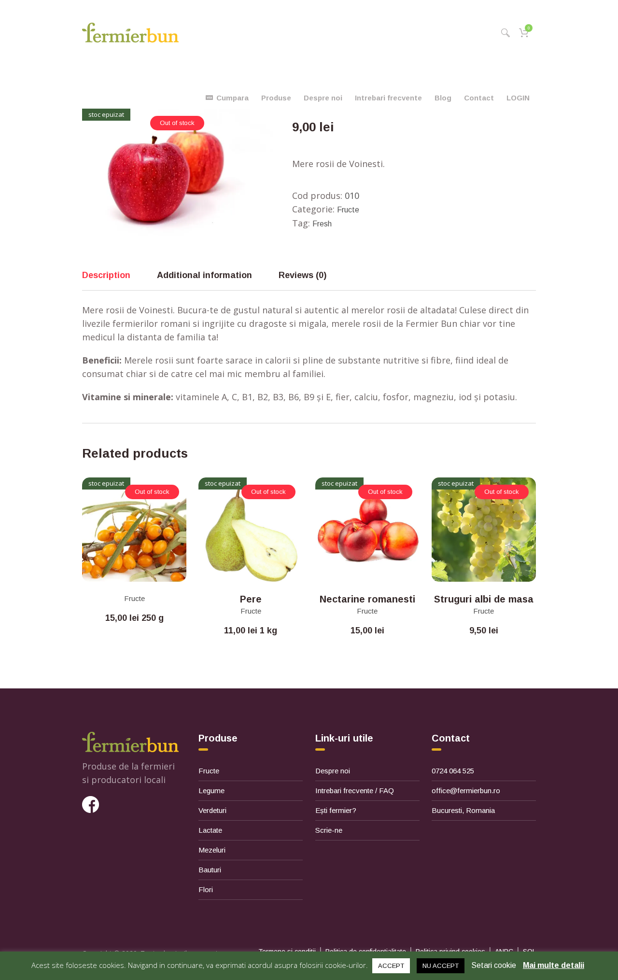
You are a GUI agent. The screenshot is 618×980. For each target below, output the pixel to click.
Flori (205, 889)
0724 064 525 (453, 771)
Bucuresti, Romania (463, 810)
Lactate (210, 830)
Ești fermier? (335, 810)
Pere (251, 599)
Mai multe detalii (553, 965)
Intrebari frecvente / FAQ (354, 790)
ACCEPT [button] (391, 965)
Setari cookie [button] (493, 965)
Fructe (348, 210)
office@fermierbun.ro (466, 790)
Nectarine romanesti (367, 599)
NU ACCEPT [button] (440, 965)
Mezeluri (211, 850)
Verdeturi (212, 810)
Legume (211, 790)
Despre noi (332, 771)
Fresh (322, 224)
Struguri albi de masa (484, 599)
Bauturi (209, 870)
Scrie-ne (328, 830)
